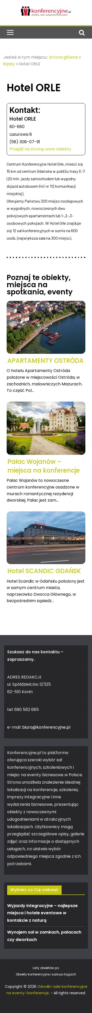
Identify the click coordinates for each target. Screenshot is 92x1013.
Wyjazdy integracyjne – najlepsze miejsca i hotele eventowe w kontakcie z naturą (42, 913)
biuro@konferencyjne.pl (46, 727)
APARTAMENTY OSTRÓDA (45, 360)
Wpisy (9, 64)
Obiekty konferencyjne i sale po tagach (46, 974)
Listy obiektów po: (46, 968)
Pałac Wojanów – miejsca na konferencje (43, 466)
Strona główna (63, 57)
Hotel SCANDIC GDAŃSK (44, 571)
